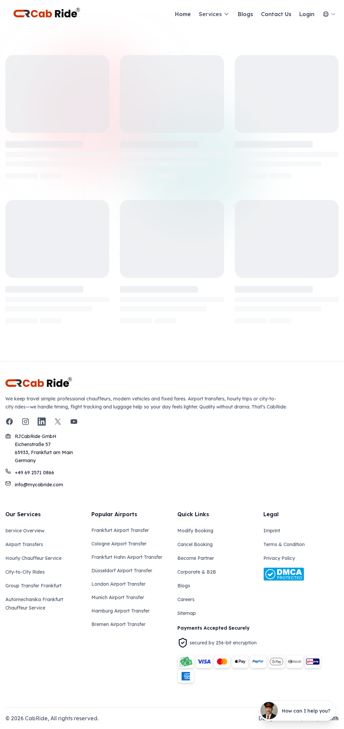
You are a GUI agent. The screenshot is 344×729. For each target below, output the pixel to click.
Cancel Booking (195, 544)
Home (183, 14)
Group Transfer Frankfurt (33, 586)
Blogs (245, 14)
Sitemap (186, 613)
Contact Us (276, 14)
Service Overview (24, 531)
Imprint (271, 531)
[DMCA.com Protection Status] (301, 574)
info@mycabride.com (39, 485)
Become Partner (195, 558)
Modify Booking (195, 531)
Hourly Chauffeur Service (33, 558)
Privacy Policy (279, 558)
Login (306, 14)
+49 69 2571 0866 (34, 473)
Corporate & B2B (196, 572)
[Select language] (329, 14)
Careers (186, 599)
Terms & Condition (284, 544)
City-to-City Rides (25, 572)
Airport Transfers (24, 544)
